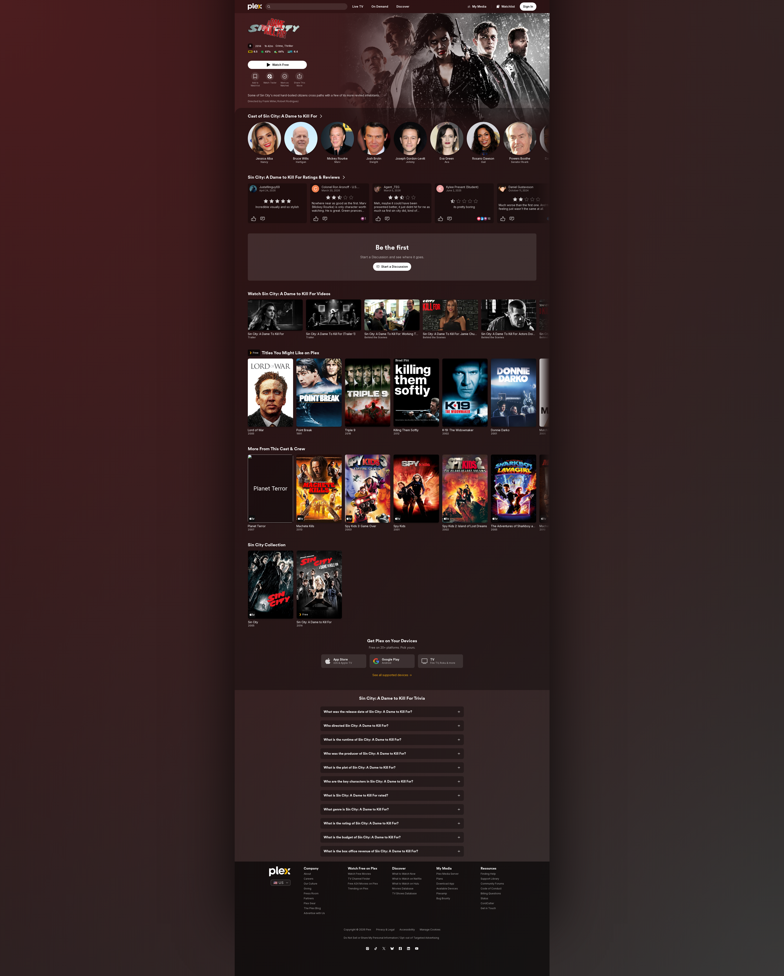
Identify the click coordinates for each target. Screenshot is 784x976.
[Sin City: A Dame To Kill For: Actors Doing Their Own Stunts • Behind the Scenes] (508, 319)
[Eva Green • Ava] (446, 143)
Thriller (288, 45)
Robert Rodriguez (288, 101)
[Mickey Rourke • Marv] (337, 143)
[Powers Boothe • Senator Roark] (519, 143)
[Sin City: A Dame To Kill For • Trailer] (275, 319)
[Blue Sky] (392, 948)
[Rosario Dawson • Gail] (483, 143)
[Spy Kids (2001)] (416, 493)
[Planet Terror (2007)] (270, 493)
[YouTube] (417, 948)
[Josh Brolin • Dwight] (373, 143)
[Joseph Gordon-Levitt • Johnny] (410, 143)
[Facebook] (400, 948)
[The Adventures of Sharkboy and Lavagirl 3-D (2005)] (513, 493)
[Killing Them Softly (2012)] (416, 397)
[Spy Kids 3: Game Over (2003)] (367, 493)
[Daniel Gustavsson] (502, 188)
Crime (279, 45)
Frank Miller (269, 101)
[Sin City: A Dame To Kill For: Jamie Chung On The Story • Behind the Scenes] (450, 319)
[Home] (255, 6)
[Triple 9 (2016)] (367, 397)
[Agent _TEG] (377, 188)
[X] (384, 948)
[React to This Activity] (253, 219)
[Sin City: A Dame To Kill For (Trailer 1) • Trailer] (333, 319)
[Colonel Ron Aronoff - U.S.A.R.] (315, 188)
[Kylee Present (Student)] (440, 188)
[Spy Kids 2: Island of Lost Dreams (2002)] (465, 493)
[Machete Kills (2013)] (319, 493)
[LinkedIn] (408, 948)
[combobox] (309, 6)
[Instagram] (367, 948)
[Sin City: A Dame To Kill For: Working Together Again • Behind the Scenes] (392, 319)
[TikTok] (376, 948)
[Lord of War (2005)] (270, 397)
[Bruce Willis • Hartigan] (300, 143)
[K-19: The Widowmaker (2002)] (465, 397)
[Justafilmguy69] (253, 188)
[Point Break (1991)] (319, 397)
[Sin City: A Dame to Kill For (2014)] (319, 589)
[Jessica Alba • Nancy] (264, 143)
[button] (299, 79)
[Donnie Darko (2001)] (513, 397)
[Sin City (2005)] (270, 589)
